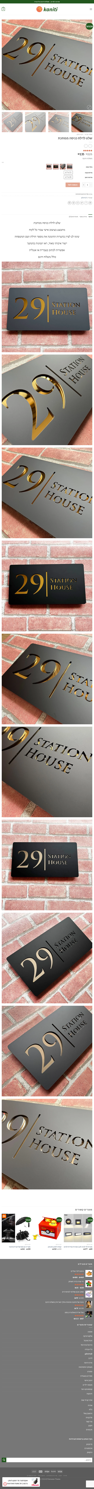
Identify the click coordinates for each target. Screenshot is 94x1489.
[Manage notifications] (5, 1484)
